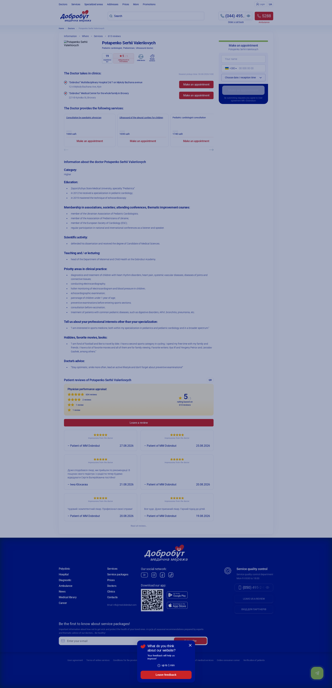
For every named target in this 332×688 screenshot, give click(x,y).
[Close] (190, 645)
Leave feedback (166, 674)
